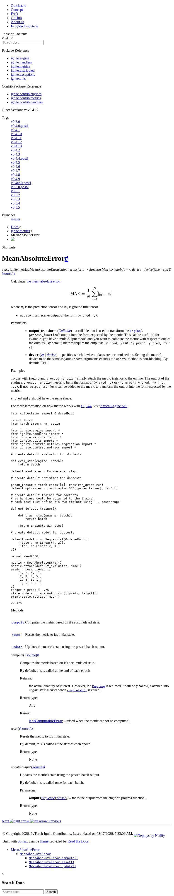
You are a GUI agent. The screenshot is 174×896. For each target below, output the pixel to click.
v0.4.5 (15, 162)
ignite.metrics (20, 66)
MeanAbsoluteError (25, 850)
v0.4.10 (16, 134)
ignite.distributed (23, 70)
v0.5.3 (15, 199)
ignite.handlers (21, 62)
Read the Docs (78, 841)
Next (6, 821)
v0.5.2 (15, 195)
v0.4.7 (15, 171)
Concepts (17, 10)
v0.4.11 (16, 138)
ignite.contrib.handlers (27, 102)
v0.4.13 (16, 146)
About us (17, 22)
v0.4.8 (15, 175)
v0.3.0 (15, 122)
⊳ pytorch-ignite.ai (24, 26)
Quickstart (18, 5)
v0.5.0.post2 (20, 187)
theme (44, 841)
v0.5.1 (15, 191)
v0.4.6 (15, 166)
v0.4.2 (15, 150)
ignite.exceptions (23, 74)
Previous (54, 821)
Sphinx (23, 841)
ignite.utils (18, 78)
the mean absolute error (43, 281)
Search (51, 892)
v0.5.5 (15, 207)
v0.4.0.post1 (20, 126)
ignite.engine (20, 58)
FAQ (14, 14)
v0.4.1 (15, 130)
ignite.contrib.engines (26, 94)
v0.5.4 (15, 203)
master (15, 219)
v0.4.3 (15, 154)
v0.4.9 (15, 179)
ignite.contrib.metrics (26, 98)
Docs (15, 227)
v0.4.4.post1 (20, 158)
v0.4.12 (16, 142)
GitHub (16, 18)
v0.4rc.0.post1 (21, 183)
